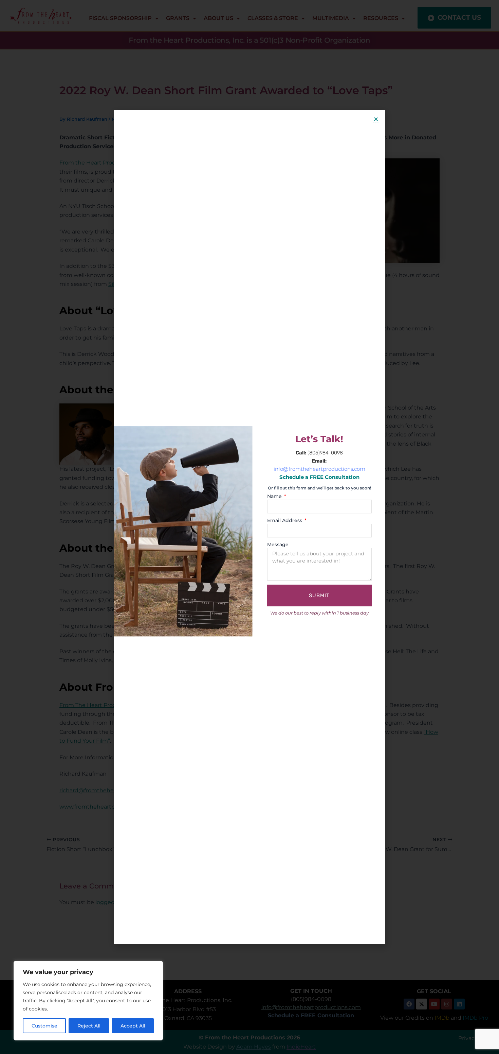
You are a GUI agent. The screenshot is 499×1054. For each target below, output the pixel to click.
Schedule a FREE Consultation (319, 477)
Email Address (285, 520)
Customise (44, 1026)
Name (275, 496)
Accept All (133, 1026)
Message (278, 544)
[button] (375, 119)
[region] (88, 1000)
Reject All (88, 1026)
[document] (249, 527)
